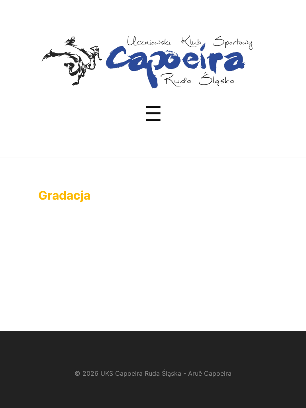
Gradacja (64, 195)
